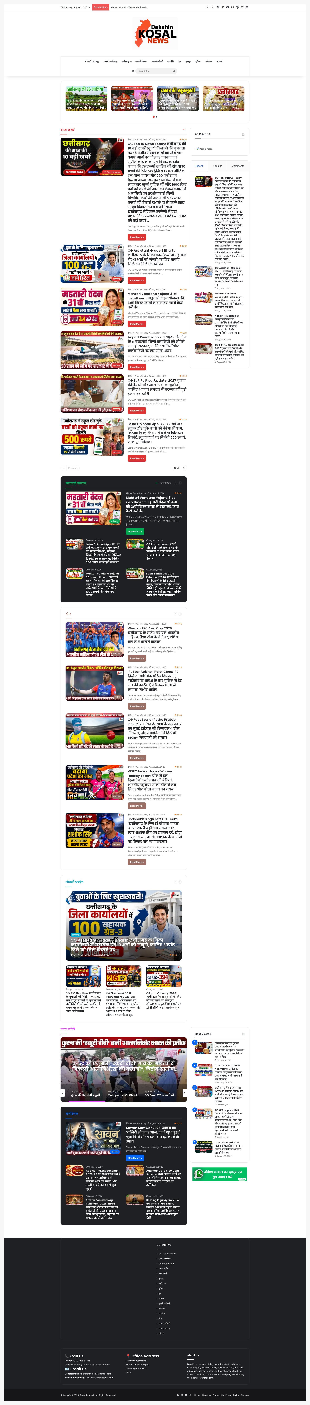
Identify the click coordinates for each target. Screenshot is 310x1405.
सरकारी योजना (141, 61)
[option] (86, 98)
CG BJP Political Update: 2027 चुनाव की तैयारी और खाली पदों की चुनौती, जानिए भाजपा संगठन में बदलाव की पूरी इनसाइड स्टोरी (157, 387)
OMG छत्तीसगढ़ (110, 61)
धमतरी (161, 1298)
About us (206, 1395)
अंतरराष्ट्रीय (163, 1268)
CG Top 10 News (167, 1253)
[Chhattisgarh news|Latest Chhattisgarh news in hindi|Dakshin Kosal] (155, 33)
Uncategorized (166, 1263)
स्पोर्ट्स (219, 61)
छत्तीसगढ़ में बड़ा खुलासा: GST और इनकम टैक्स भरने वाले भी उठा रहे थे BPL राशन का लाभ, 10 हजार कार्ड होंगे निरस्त (229, 1094)
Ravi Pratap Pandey (139, 139)
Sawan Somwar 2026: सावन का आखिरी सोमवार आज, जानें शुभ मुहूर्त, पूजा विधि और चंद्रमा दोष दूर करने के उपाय (153, 1135)
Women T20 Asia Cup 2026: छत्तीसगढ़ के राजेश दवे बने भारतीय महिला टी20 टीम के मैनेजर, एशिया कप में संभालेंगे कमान (153, 635)
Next (176, 468)
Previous (72, 468)
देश (180, 61)
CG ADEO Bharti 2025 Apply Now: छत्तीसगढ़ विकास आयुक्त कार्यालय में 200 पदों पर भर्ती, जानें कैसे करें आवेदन (229, 1072)
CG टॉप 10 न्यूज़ (92, 61)
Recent (199, 165)
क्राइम (188, 61)
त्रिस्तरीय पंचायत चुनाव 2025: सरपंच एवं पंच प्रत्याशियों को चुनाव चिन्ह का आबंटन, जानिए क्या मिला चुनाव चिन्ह (229, 1050)
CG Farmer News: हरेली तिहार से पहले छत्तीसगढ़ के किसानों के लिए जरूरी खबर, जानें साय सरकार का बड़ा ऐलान (163, 551)
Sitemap (245, 1395)
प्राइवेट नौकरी (164, 1303)
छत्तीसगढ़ (125, 61)
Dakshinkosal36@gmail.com (97, 1373)
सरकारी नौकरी (157, 61)
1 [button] (154, 117)
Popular (217, 165)
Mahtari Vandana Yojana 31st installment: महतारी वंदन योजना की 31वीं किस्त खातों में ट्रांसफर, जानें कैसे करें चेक (156, 301)
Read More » (137, 237)
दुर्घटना (198, 61)
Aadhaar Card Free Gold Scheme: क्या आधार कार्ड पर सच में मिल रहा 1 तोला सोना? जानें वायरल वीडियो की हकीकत (163, 1178)
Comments (238, 165)
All (184, 129)
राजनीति (170, 61)
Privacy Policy (232, 1395)
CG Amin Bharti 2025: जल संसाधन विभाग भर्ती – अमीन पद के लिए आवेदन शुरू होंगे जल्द (228, 1147)
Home (197, 1395)
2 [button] (156, 117)
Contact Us (218, 1395)
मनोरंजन (209, 61)
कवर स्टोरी (163, 1273)
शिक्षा (160, 1318)
